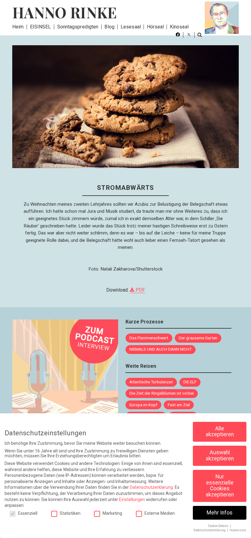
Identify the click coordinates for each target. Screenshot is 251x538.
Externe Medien (159, 513)
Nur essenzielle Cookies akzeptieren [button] (220, 486)
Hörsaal (155, 27)
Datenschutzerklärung (151, 487)
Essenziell (27, 513)
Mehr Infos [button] (220, 513)
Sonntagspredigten (78, 27)
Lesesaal (131, 27)
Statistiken (70, 513)
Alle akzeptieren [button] (220, 432)
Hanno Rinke (64, 12)
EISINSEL (40, 27)
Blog (109, 27)
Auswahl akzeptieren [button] (220, 455)
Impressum (238, 530)
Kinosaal (179, 27)
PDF (139, 290)
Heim (18, 27)
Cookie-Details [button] (218, 526)
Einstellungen (132, 499)
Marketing (112, 513)
